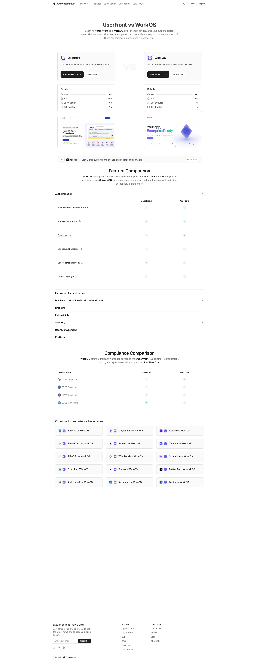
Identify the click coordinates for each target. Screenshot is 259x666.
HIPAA (69, 395)
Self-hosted (125, 3)
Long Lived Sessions (68, 249)
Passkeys (62, 235)
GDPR (69, 387)
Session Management (69, 262)
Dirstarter (71, 657)
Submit (154, 632)
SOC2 (70, 402)
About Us (155, 641)
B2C (141, 3)
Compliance (127, 649)
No (110, 102)
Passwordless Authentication (73, 207)
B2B (135, 3)
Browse (84, 3)
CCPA (69, 379)
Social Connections (67, 221)
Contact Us (156, 628)
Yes (110, 94)
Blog (153, 637)
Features (97, 3)
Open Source (110, 3)
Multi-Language (66, 276)
